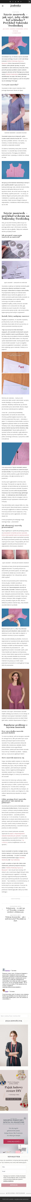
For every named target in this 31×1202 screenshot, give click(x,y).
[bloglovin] (18, 1)
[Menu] (3, 6)
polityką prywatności (8, 1181)
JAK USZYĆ (6, 29)
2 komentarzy (16, 33)
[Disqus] (15, 945)
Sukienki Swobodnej (12, 74)
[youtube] (15, 1)
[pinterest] (21, 1)
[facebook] (13, 1)
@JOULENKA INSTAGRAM (15, 1193)
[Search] (29, 1)
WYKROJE (15, 31)
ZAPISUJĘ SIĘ (13, 1185)
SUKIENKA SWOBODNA (16, 29)
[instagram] (10, 1)
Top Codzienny (15, 860)
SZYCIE (26, 29)
